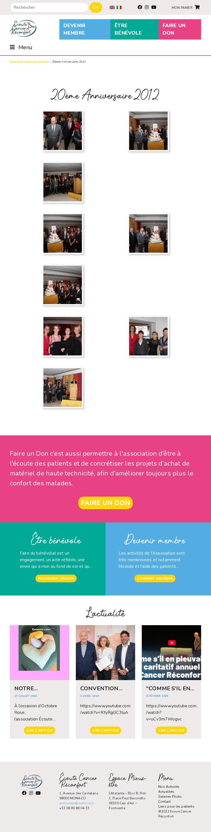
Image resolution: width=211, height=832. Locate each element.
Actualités (166, 791)
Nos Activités (168, 786)
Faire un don (174, 29)
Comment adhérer (155, 578)
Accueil (15, 62)
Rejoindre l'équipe (56, 578)
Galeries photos (36, 62)
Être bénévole (128, 29)
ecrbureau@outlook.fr (76, 803)
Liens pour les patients (176, 806)
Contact (164, 801)
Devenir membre (74, 29)
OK (96, 7)
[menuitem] (112, 7)
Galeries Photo (170, 796)
